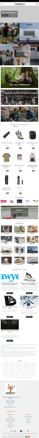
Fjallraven (12, 362)
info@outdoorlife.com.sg (11, 407)
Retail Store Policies (10, 425)
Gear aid (19, 362)
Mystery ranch (5, 364)
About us (10, 416)
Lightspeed (25, 433)
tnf (22, 375)
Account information (28, 416)
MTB (32, 362)
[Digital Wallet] (18, 431)
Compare (28, 421)
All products (28, 422)
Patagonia (19, 364)
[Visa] (28, 431)
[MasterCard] (21, 431)
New (20, 126)
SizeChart (10, 427)
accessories (27, 364)
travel (34, 375)
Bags (6, 362)
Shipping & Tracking (10, 418)
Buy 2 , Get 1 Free (19, 115)
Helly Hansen (26, 362)
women (24, 377)
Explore (19, 98)
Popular (24, 126)
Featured (15, 126)
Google (29, 435)
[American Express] (11, 431)
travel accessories (9, 377)
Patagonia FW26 (29, 33)
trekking (17, 377)
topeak (28, 375)
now (19, 214)
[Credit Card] (14, 431)
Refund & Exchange (11, 419)
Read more (10, 293)
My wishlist (28, 419)
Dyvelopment (34, 433)
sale (10, 33)
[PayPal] (24, 431)
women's (30, 377)
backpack (34, 364)
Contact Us (10, 424)
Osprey (13, 364)
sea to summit (5, 375)
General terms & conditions (10, 421)
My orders (29, 418)
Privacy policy (10, 422)
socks (18, 375)
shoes (12, 375)
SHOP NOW (5, 15)
